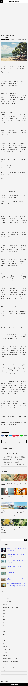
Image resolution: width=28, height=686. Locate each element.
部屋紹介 (5, 604)
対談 (4, 640)
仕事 (3, 39)
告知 (4, 673)
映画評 (4, 634)
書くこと (6, 39)
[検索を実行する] (25, 540)
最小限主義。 (6, 664)
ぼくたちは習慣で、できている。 (10, 658)
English (4, 670)
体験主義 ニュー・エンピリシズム (11, 607)
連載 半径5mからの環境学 (9, 667)
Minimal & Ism (14, 1)
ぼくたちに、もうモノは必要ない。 (11, 661)
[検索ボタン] (26, 1)
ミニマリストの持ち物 (8, 601)
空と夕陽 (5, 652)
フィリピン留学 (6, 649)
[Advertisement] (14, 18)
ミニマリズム (6, 598)
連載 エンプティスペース (9, 655)
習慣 (4, 610)
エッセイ (5, 646)
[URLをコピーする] (25, 436)
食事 (4, 613)
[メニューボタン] (1, 1)
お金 (4, 595)
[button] (2, 436)
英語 (4, 643)
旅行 (4, 637)
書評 (4, 631)
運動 (4, 616)
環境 (4, 622)
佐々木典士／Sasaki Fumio (14, 453)
